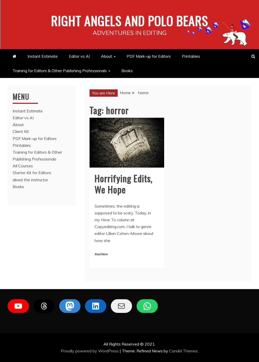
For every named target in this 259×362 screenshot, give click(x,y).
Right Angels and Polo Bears (129, 20)
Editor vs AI (79, 56)
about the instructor (30, 179)
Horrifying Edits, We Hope (124, 183)
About (106, 56)
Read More (101, 254)
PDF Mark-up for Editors (149, 56)
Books (127, 70)
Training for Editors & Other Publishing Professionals (60, 70)
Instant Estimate (43, 56)
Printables (191, 56)
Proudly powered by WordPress (90, 350)
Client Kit (21, 131)
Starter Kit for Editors (32, 172)
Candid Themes (183, 350)
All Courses (23, 165)
